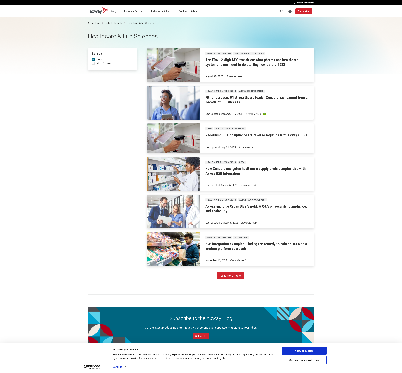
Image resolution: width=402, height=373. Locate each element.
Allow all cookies (304, 350)
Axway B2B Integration (219, 53)
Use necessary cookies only (304, 360)
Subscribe (304, 11)
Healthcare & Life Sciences (249, 53)
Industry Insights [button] (160, 11)
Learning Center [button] (133, 11)
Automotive (241, 237)
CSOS (209, 129)
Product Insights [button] (188, 11)
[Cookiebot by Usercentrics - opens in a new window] (92, 367)
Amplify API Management (252, 200)
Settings (117, 366)
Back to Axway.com (305, 3)
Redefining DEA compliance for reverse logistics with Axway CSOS (256, 135)
